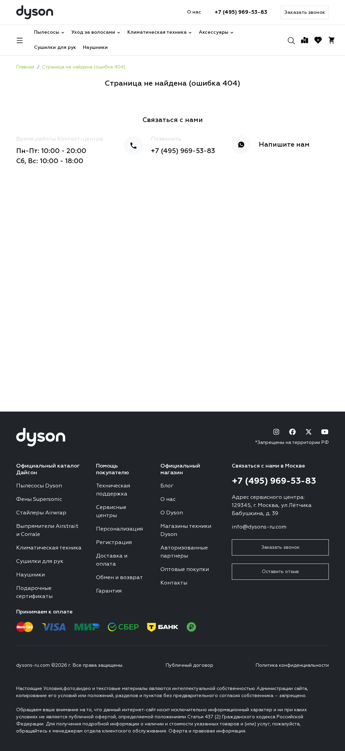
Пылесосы (46, 32)
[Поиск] (291, 40)
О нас (194, 12)
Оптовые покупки (184, 569)
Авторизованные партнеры (184, 552)
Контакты (173, 583)
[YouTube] (325, 432)
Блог (167, 486)
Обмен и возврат (119, 577)
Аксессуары (213, 32)
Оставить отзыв (280, 571)
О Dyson (171, 513)
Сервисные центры (111, 511)
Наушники (95, 47)
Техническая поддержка (113, 490)
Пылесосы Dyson (39, 486)
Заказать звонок (304, 12)
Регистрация (114, 542)
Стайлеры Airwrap (41, 513)
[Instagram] (276, 432)
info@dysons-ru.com (259, 527)
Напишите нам (284, 144)
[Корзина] (331, 40)
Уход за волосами (93, 32)
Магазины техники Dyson (185, 530)
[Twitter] (309, 432)
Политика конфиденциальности (292, 665)
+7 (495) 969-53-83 (241, 12)
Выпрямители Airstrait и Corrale (47, 530)
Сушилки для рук (55, 47)
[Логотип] (34, 12)
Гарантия (109, 591)
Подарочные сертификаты (34, 592)
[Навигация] (19, 40)
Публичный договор (189, 665)
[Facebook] (292, 432)
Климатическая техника (157, 32)
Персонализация (119, 529)
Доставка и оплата (111, 560)
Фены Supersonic (39, 499)
